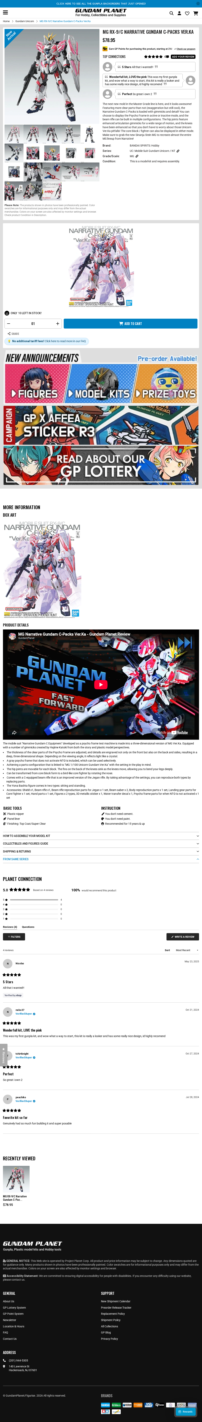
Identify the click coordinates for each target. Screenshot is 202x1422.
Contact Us (10, 1338)
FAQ (5, 1332)
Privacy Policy (109, 1338)
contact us (17, 1279)
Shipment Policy (111, 1320)
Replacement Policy (113, 1313)
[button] (196, 13)
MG (132, 156)
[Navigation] (5, 12)
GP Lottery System (14, 1307)
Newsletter (9, 1320)
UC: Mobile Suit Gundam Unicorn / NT (152, 150)
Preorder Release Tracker (116, 1307)
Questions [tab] (28, 927)
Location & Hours (13, 1326)
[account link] (179, 13)
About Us (8, 1301)
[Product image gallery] (52, 76)
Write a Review (185, 937)
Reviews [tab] (10, 927)
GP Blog (106, 1332)
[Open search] (171, 13)
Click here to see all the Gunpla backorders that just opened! (101, 3)
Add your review (183, 56)
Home (6, 21)
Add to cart (133, 323)
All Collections (109, 1326)
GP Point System (13, 1313)
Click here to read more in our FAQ (65, 341)
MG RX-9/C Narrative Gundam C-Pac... (15, 1198)
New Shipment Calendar (115, 1301)
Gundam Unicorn (24, 21)
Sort (167, 950)
